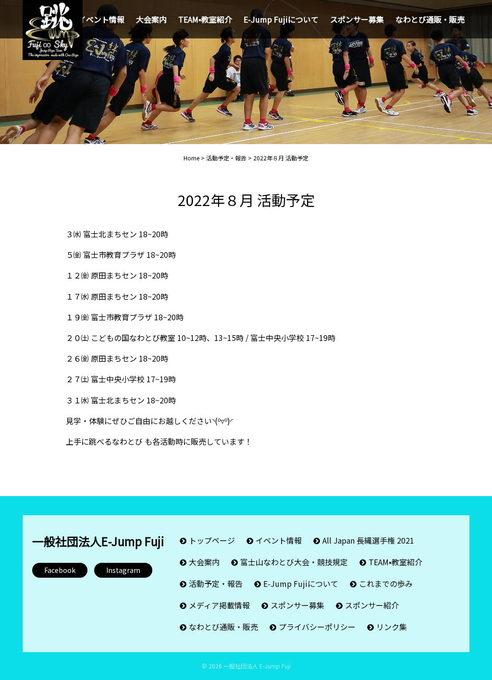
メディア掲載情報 (219, 605)
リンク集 (391, 626)
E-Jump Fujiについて (281, 19)
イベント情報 (101, 19)
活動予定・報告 (216, 583)
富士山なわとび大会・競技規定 (294, 562)
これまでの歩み (386, 583)
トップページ (212, 540)
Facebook (59, 570)
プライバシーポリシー (317, 626)
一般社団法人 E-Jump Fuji (257, 666)
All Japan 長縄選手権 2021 (368, 540)
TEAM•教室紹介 (205, 19)
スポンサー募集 (357, 19)
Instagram (123, 570)
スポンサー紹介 (372, 605)
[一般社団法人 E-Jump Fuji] (53, 27)
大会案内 (151, 19)
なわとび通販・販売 (430, 19)
